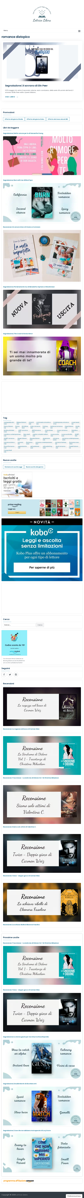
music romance (62, 431)
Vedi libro (10, 97)
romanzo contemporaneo (44, 443)
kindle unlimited (9, 431)
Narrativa (75, 431)
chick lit (31, 423)
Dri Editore (25, 427)
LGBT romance (23, 431)
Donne (17, 427)
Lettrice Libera (22, 1195)
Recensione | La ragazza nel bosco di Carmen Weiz (21, 729)
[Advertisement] (42, 396)
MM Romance (36, 431)
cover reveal (75, 423)
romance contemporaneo (70, 439)
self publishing (47, 447)
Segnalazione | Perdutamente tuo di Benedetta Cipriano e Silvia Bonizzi (28, 287)
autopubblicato (9, 423)
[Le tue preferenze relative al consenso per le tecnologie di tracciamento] (74, 1196)
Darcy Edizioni (8, 427)
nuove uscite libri (67, 435)
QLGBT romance (9, 439)
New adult (27, 435)
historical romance (56, 427)
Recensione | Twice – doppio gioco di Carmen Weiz (21, 876)
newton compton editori (40, 435)
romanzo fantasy (60, 443)
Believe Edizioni (21, 423)
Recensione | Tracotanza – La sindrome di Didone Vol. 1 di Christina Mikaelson (31, 778)
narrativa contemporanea (12, 435)
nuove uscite (55, 435)
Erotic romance (35, 427)
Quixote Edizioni (35, 439)
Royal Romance (9, 447)
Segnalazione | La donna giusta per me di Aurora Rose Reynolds (26, 1037)
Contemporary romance (61, 423)
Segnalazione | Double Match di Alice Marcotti (20, 1084)
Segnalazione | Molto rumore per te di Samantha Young (23, 133)
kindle (77, 427)
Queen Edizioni (22, 439)
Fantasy (45, 427)
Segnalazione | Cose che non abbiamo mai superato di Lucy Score (27, 1131)
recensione (46, 439)
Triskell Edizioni (73, 447)
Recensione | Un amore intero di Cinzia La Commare (21, 227)
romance (56, 439)
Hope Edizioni (69, 427)
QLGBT (77, 435)
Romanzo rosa (74, 443)
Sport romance (60, 447)
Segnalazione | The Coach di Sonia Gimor (18, 334)
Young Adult (8, 451)
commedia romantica (43, 423)
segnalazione (22, 447)
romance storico (9, 443)
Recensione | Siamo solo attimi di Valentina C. (19, 827)
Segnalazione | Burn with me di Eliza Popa (18, 180)
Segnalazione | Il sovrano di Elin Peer (26, 85)
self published (34, 447)
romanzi (20, 443)
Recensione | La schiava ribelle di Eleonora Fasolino (21, 925)
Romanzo (29, 443)
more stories (49, 431)
